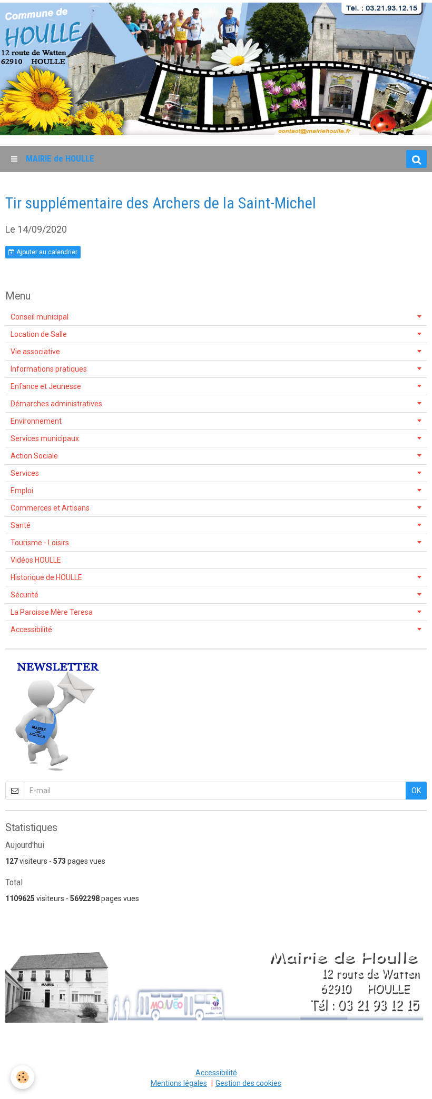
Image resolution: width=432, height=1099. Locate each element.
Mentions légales (179, 1083)
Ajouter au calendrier (46, 252)
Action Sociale (34, 456)
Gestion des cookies (248, 1083)
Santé (21, 525)
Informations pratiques (49, 369)
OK (416, 790)
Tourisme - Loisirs (40, 542)
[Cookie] (22, 1077)
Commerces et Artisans (50, 508)
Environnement (36, 421)
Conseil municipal (39, 317)
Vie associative (35, 351)
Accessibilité (31, 629)
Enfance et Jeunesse (46, 386)
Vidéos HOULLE (36, 560)
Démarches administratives (56, 403)
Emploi (22, 490)
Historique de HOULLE (46, 577)
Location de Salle (39, 334)
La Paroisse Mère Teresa (52, 612)
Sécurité (24, 595)
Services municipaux (45, 438)
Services (25, 473)
